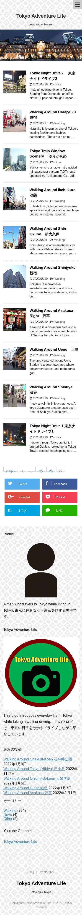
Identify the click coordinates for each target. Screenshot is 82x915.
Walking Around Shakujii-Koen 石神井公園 (37, 759)
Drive (57, 84)
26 (51, 470)
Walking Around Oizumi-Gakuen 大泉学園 (37, 778)
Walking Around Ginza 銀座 (25, 788)
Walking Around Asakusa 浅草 (27, 793)
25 (41, 470)
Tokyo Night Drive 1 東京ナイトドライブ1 (52, 428)
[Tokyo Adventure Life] (41, 570)
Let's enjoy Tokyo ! (41, 892)
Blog (31, 872)
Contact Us (47, 872)
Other (58, 162)
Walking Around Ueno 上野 (54, 349)
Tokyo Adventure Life (41, 16)
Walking (59, 123)
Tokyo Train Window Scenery (48, 153)
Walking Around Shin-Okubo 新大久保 (48, 231)
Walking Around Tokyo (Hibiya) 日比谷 (34, 769)
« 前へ (10, 470)
